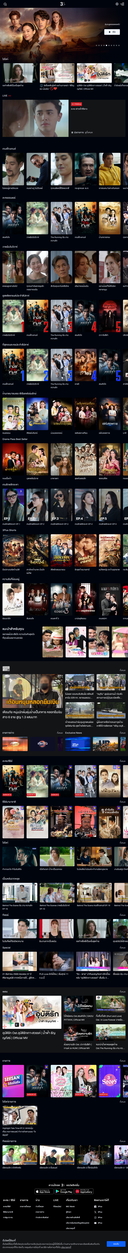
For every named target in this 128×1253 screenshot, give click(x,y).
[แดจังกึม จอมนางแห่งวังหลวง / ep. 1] (37, 822)
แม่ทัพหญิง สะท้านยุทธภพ (109, 569)
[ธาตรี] (85, 365)
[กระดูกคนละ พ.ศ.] (85, 169)
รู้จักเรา (68, 1212)
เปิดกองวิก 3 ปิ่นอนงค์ (48, 1167)
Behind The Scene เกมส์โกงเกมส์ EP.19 (93, 905)
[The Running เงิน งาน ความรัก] (61, 218)
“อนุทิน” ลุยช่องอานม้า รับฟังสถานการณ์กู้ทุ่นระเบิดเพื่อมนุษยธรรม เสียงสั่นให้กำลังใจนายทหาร (110, 696)
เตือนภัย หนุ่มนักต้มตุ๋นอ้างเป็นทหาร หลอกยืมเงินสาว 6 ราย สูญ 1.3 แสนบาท (32, 715)
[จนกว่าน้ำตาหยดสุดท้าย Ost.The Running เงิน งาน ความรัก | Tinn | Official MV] (111, 1032)
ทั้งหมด (123, 670)
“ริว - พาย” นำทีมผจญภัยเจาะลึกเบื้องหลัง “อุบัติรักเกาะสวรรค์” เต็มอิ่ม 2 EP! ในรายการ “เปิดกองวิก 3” (93, 976)
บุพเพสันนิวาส (32, 478)
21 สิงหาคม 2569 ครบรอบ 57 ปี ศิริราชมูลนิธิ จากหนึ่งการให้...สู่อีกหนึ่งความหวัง (19, 976)
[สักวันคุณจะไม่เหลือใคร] (61, 267)
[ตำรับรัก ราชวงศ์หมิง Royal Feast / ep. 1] (110, 822)
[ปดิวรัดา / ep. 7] (110, 781)
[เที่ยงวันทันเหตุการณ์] (42, 744)
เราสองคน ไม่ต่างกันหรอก (109, 188)
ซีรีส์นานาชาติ (8, 1212)
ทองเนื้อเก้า (6, 478)
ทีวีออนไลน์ (57, 1206)
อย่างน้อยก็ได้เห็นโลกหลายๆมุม (107, 288)
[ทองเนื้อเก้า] (13, 459)
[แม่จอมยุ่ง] (99, 641)
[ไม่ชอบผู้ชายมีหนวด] (13, 169)
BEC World (70, 1206)
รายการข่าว (40, 1212)
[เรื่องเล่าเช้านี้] (15, 744)
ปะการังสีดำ (103, 335)
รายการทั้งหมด (25, 1206)
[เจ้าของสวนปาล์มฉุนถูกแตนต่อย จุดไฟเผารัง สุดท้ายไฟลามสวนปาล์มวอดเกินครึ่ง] (79, 710)
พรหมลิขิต (103, 478)
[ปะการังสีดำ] (110, 316)
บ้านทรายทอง (104, 237)
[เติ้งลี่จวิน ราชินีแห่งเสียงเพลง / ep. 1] (13, 822)
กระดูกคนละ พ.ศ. (82, 188)
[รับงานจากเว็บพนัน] (56, 928)
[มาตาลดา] (61, 459)
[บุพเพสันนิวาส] (37, 459)
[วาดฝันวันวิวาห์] (37, 218)
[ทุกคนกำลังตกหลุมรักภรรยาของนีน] (37, 267)
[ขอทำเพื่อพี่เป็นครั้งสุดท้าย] (19, 73)
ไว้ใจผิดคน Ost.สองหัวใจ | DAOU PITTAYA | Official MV (78, 1018)
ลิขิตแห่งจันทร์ (32, 433)
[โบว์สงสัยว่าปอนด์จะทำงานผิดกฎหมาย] (94, 856)
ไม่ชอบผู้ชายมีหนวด (10, 188)
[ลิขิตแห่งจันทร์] (37, 414)
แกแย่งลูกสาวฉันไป (9, 286)
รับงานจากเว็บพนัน (47, 941)
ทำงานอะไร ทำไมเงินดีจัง (12, 869)
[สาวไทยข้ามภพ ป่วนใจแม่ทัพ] (37, 550)
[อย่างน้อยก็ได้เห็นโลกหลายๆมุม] (110, 267)
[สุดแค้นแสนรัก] (85, 459)
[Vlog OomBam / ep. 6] (61, 1081)
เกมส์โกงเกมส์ (80, 237)
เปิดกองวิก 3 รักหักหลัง (11, 1167)
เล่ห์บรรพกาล (104, 433)
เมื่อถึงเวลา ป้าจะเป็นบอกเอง (51, 869)
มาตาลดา (55, 478)
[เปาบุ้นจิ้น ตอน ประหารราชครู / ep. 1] (61, 822)
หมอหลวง (6, 433)
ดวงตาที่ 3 (55, 618)
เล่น (114, 28)
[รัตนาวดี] (52, 641)
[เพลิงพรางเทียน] (85, 414)
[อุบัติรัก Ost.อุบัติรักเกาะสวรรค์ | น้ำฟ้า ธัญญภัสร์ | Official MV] (94, 73)
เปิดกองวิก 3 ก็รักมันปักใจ (87, 1167)
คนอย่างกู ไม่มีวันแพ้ (35, 188)
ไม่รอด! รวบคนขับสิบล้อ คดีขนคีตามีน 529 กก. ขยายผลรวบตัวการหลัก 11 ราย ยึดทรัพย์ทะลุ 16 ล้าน (79, 696)
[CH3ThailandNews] (77, 744)
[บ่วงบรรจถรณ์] (61, 414)
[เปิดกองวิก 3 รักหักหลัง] (19, 1155)
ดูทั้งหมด (89, 132)
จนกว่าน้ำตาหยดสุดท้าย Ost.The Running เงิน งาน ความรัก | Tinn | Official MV (110, 1046)
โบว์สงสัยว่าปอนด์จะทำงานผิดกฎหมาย (92, 869)
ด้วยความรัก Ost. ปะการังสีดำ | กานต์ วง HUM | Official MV (78, 1046)
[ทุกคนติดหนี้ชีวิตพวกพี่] (61, 169)
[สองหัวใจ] (13, 218)
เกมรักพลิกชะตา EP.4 (83, 524)
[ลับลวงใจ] (37, 599)
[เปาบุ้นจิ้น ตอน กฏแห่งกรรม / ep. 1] (85, 822)
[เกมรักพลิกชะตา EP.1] (13, 505)
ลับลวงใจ (30, 618)
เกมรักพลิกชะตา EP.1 (11, 524)
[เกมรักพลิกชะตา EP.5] (110, 505)
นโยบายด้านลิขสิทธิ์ (73, 1217)
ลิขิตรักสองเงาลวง (58, 569)
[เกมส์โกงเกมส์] (85, 218)
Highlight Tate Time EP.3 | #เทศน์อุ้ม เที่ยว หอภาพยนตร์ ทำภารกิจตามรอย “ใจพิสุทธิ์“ (19, 1132)
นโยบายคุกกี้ (70, 1228)
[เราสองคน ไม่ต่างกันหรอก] (110, 169)
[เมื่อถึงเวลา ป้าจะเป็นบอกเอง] (57, 856)
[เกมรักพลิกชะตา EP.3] (61, 505)
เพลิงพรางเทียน (81, 433)
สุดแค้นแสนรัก (80, 478)
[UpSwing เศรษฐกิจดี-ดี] (105, 744)
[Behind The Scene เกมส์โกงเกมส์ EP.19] (94, 892)
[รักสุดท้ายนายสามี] (85, 550)
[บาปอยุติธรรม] (85, 599)
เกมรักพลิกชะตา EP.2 (35, 524)
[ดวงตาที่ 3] (61, 599)
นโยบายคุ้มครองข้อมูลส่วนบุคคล (77, 1222)
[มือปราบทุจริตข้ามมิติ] (13, 550)
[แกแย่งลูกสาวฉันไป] (13, 267)
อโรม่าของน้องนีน (82, 286)
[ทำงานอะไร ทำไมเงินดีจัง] (19, 856)
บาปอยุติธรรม (80, 618)
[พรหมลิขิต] (110, 459)
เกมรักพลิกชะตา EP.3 (59, 524)
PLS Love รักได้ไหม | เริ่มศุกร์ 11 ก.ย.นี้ (53, 976)
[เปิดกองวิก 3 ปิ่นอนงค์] (57, 1155)
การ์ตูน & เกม (8, 1217)
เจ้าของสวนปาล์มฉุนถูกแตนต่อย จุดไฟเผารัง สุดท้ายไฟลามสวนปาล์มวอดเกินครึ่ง (79, 724)
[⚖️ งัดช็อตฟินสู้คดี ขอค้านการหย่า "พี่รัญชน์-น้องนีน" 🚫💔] (57, 73)
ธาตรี (77, 384)
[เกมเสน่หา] (110, 599)
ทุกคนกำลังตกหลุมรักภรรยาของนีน (35, 288)
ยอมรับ (116, 1244)
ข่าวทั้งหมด (40, 1206)
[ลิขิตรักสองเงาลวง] (61, 550)
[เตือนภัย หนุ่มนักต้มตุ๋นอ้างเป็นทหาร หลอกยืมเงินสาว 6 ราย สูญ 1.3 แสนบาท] (32, 691)
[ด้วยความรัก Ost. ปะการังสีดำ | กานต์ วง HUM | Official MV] (78, 1032)
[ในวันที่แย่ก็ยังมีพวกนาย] (19, 928)
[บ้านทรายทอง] (110, 218)
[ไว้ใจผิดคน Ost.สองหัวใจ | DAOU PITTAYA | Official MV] (78, 1004)
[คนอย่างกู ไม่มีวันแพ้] (37, 169)
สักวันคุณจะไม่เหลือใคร (60, 286)
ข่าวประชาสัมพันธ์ (42, 1217)
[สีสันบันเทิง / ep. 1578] (13, 1081)
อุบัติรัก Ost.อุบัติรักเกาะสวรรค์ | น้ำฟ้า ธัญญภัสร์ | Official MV (94, 87)
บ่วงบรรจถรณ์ (56, 433)
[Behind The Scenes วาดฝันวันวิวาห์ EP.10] (57, 892)
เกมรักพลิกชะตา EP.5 (108, 524)
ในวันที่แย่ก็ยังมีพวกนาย (13, 941)
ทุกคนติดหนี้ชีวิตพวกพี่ (60, 188)
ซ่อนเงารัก (6, 618)
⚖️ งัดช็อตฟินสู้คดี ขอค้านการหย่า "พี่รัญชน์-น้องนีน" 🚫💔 (57, 87)
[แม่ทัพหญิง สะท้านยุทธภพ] (110, 550)
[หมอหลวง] (13, 414)
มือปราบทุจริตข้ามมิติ (11, 569)
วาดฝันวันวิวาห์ (33, 237)
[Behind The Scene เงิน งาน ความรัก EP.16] (19, 892)
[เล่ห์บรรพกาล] (110, 414)
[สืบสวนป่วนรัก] (76, 641)
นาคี (124, 433)
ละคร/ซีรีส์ (6, 1206)
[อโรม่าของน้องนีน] (85, 267)
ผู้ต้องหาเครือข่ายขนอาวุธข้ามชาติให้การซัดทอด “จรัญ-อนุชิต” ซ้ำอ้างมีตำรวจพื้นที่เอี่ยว (111, 724)
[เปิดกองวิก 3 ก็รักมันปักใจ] (94, 1155)
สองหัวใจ (6, 237)
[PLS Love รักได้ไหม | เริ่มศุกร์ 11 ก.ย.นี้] (56, 961)
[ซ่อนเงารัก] (13, 599)
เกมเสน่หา (103, 618)
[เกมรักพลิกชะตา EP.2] (37, 505)
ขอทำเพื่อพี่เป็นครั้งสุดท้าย (12, 85)
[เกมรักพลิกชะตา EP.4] (85, 505)
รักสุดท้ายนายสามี (82, 569)
